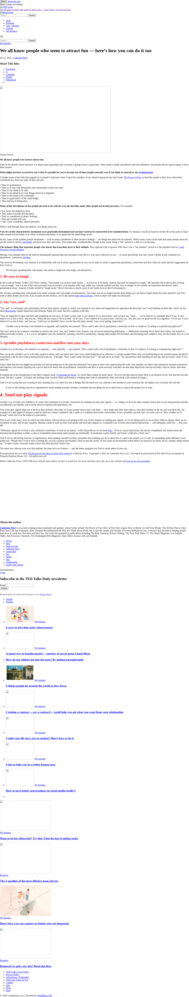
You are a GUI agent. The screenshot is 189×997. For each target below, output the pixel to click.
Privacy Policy (46, 594)
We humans (11, 31)
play (8, 559)
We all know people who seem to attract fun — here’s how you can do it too (35, 9)
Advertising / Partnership (17, 977)
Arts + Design (12, 26)
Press (8, 988)
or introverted (146, 172)
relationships (12, 562)
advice (9, 541)
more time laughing (84, 295)
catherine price (12, 549)
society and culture (14, 565)
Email (2, 585)
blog (8, 543)
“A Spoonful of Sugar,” (67, 375)
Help (8, 990)
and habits (27, 242)
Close (2, 572)
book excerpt (12, 546)
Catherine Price (20, 58)
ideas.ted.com (14, 1)
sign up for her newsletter (138, 461)
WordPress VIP (45, 995)
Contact (9, 982)
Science (9, 28)
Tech (8, 20)
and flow (26, 257)
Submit (4, 588)
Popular (9, 602)
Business (10, 23)
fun (7, 554)
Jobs (8, 985)
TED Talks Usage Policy (17, 972)
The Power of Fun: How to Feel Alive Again (49, 453)
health (9, 557)
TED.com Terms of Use (17, 980)
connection (11, 551)
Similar (9, 599)
